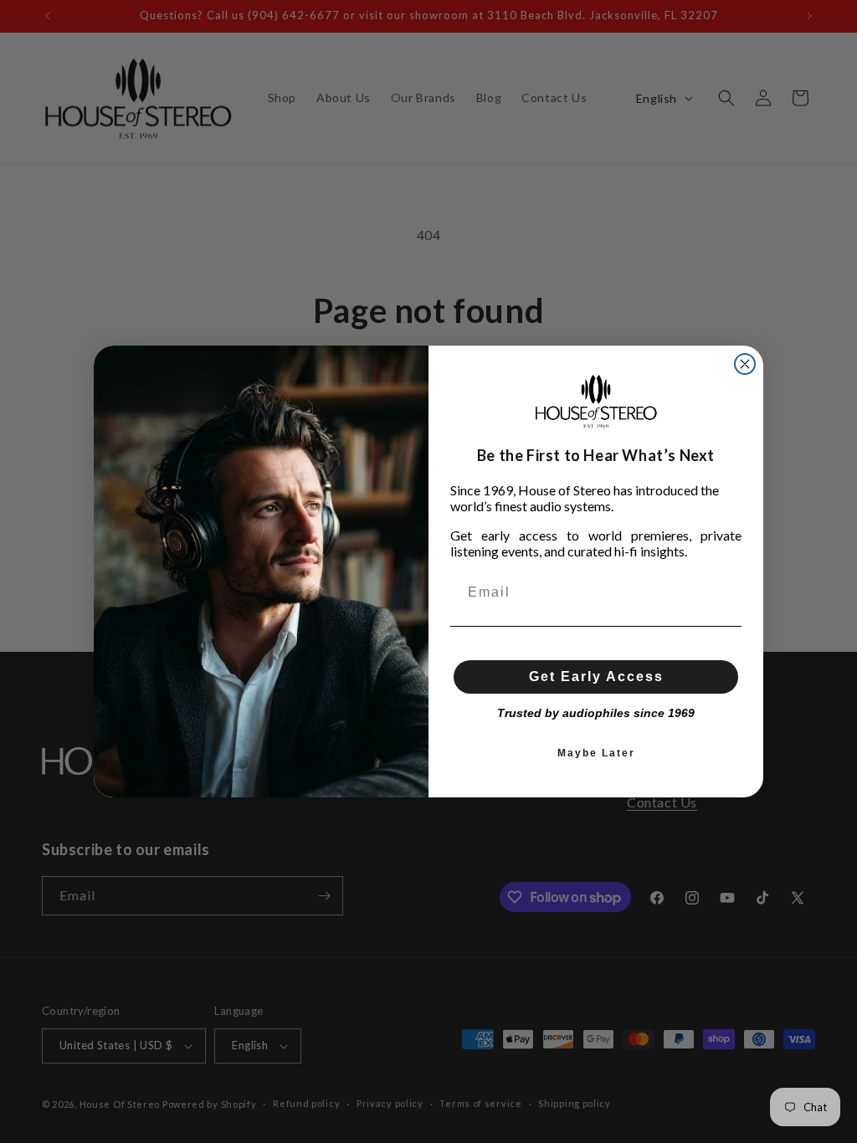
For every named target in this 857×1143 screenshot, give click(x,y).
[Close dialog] (745, 364)
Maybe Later (596, 753)
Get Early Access (596, 676)
